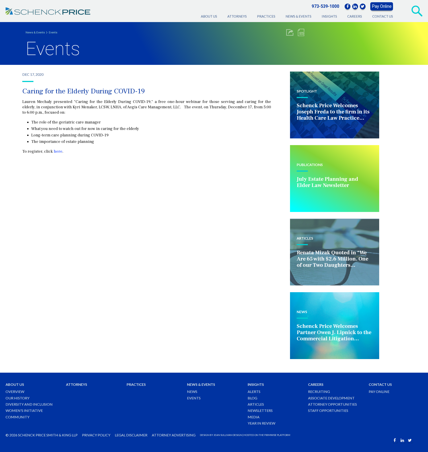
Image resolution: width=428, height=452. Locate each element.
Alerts (254, 391)
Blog (252, 398)
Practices (266, 16)
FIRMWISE (270, 435)
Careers (354, 16)
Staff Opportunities (328, 410)
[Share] (289, 32)
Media (253, 417)
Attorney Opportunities (332, 404)
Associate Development (331, 398)
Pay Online (381, 6)
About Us (209, 16)
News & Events (298, 16)
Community (17, 417)
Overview (15, 391)
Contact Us (382, 16)
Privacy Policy (96, 435)
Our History (17, 398)
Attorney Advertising (173, 435)
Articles (256, 404)
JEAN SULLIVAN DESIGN (228, 435)
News (192, 391)
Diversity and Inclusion (29, 404)
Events (53, 32)
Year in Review (261, 423)
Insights (329, 16)
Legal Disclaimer (131, 435)
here (58, 151)
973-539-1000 (325, 6)
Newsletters (260, 410)
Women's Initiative (24, 410)
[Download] (301, 32)
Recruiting (319, 391)
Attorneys (237, 16)
